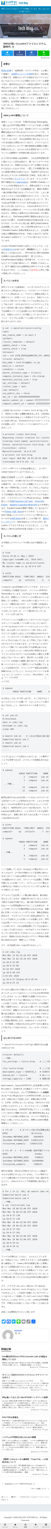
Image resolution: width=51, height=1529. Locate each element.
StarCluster (21, 182)
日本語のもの (9, 249)
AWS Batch (16, 518)
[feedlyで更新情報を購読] (15, 1333)
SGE (14, 512)
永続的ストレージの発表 (22, 74)
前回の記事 (6, 70)
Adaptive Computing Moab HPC (24, 505)
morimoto (18, 1330)
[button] (46, 678)
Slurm (20, 512)
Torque (8, 512)
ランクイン (19, 179)
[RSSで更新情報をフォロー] (19, 1333)
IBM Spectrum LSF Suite (22, 501)
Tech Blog (23, 3)
